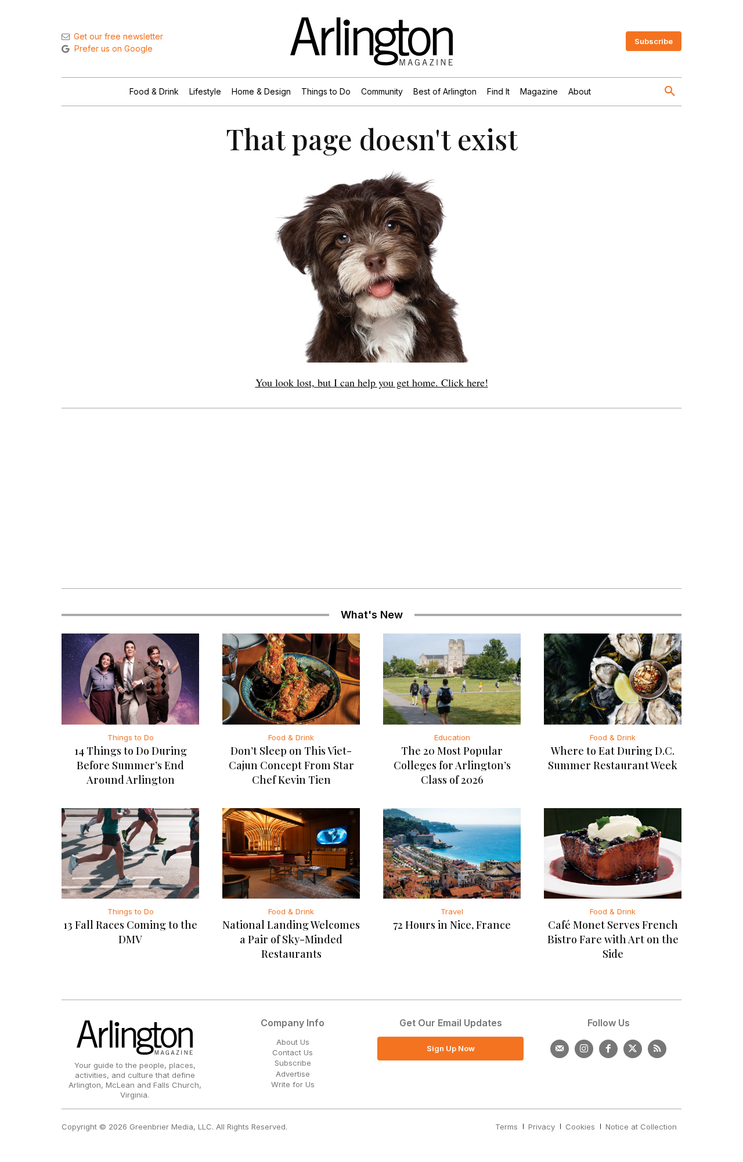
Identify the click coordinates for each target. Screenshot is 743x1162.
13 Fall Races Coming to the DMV (130, 932)
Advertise (293, 1073)
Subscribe (293, 1062)
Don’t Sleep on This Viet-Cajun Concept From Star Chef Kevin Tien (291, 765)
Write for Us (293, 1084)
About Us (292, 1042)
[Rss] (657, 1049)
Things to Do (130, 737)
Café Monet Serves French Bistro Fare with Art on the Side (613, 939)
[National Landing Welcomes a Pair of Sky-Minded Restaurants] (291, 853)
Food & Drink (291, 737)
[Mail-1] (559, 1049)
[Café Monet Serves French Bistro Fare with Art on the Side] (612, 853)
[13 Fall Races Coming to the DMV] (130, 853)
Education (452, 737)
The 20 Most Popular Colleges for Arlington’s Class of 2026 (452, 765)
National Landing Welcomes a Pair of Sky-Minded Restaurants (291, 939)
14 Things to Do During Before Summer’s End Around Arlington (130, 765)
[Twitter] (632, 1049)
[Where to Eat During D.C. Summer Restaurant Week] (612, 679)
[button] (669, 91)
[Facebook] (608, 1049)
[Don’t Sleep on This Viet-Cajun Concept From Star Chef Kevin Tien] (291, 679)
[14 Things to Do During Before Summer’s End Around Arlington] (130, 679)
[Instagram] (584, 1049)
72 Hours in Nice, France (452, 925)
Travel (452, 911)
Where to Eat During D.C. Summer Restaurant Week (612, 758)
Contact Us (292, 1052)
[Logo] (371, 41)
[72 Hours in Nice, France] (452, 853)
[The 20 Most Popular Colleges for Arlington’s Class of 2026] (452, 679)
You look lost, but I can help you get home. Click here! (371, 382)
